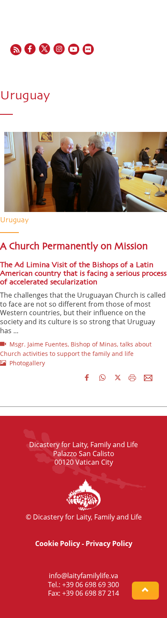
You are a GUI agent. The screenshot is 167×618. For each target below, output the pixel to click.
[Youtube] (74, 49)
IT (146, 68)
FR (127, 68)
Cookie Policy (57, 543)
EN (116, 68)
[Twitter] (45, 49)
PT (156, 68)
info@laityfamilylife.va (83, 575)
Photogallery (25, 363)
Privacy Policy (109, 543)
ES (137, 68)
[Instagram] (60, 49)
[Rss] (16, 49)
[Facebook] (30, 49)
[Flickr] (89, 49)
